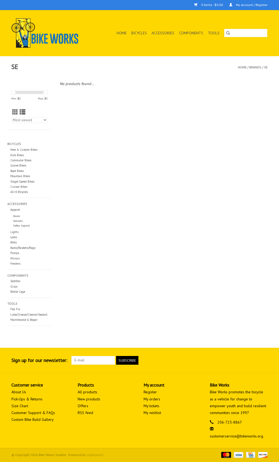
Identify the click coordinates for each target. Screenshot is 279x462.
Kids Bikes (17, 155)
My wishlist (152, 412)
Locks (13, 237)
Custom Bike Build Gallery (32, 419)
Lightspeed (95, 455)
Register (150, 391)
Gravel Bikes (18, 165)
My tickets (151, 405)
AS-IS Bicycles (19, 192)
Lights (14, 232)
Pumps (14, 253)
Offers (83, 405)
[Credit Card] (250, 454)
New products (89, 399)
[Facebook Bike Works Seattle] (243, 360)
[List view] (22, 112)
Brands (255, 67)
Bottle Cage (17, 292)
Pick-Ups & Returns (27, 399)
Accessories (162, 33)
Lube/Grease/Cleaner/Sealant (28, 314)
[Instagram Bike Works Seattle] (263, 360)
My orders (152, 399)
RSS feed (85, 412)
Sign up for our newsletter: (39, 360)
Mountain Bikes (20, 176)
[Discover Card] (262, 454)
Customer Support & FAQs (33, 412)
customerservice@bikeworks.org (236, 436)
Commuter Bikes (20, 160)
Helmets (18, 221)
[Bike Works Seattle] (50, 33)
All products (87, 391)
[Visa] (238, 454)
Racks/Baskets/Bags (22, 248)
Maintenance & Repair (24, 320)
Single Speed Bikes (22, 181)
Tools (214, 33)
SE (266, 67)
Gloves (16, 216)
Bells (13, 242)
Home (122, 33)
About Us (18, 391)
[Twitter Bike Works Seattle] (253, 360)
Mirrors (15, 258)
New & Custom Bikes (23, 150)
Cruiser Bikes (18, 187)
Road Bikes (17, 171)
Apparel (15, 210)
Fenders (15, 263)
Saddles (15, 281)
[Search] (228, 33)
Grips (13, 286)
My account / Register (251, 5)
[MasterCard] (225, 454)
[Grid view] (15, 112)
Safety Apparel (21, 225)
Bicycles (139, 33)
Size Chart (19, 405)
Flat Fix (15, 309)
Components (191, 33)
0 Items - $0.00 (212, 5)
